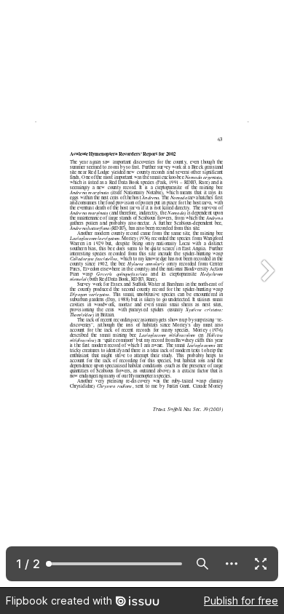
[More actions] (231, 563)
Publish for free (241, 600)
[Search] (202, 563)
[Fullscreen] (260, 563)
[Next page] (266, 293)
